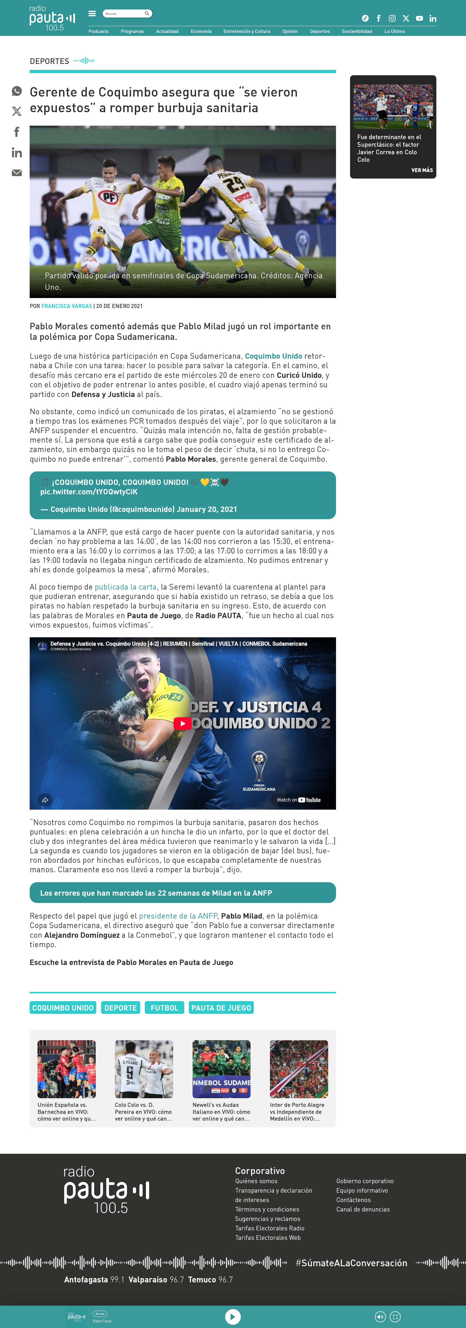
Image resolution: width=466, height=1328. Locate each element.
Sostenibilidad (357, 31)
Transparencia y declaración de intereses (273, 1194)
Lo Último (394, 31)
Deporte (120, 1007)
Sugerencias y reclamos (267, 1218)
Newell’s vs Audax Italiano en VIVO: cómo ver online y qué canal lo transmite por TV (221, 1111)
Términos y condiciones (267, 1209)
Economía (201, 31)
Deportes (320, 31)
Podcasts (98, 31)
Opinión (290, 31)
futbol (165, 1007)
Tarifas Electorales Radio (269, 1228)
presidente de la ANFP (178, 915)
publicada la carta (126, 586)
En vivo (100, 1313)
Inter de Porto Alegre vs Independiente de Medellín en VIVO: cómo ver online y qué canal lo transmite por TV (298, 1111)
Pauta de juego (221, 1007)
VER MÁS (422, 170)
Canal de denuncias (363, 1209)
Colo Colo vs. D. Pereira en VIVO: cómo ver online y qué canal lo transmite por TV (143, 1111)
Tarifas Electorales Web (268, 1237)
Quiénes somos (256, 1181)
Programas (132, 31)
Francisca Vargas (66, 305)
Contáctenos (353, 1199)
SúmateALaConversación (351, 1262)
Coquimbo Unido (63, 1007)
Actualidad (167, 31)
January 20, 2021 (207, 509)
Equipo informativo (362, 1190)
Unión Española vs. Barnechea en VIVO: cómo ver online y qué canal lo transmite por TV (65, 1111)
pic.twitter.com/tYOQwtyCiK (89, 491)
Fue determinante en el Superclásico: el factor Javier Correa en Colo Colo (389, 148)
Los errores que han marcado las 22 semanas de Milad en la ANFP (156, 892)
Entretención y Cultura (246, 31)
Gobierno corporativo (365, 1181)
